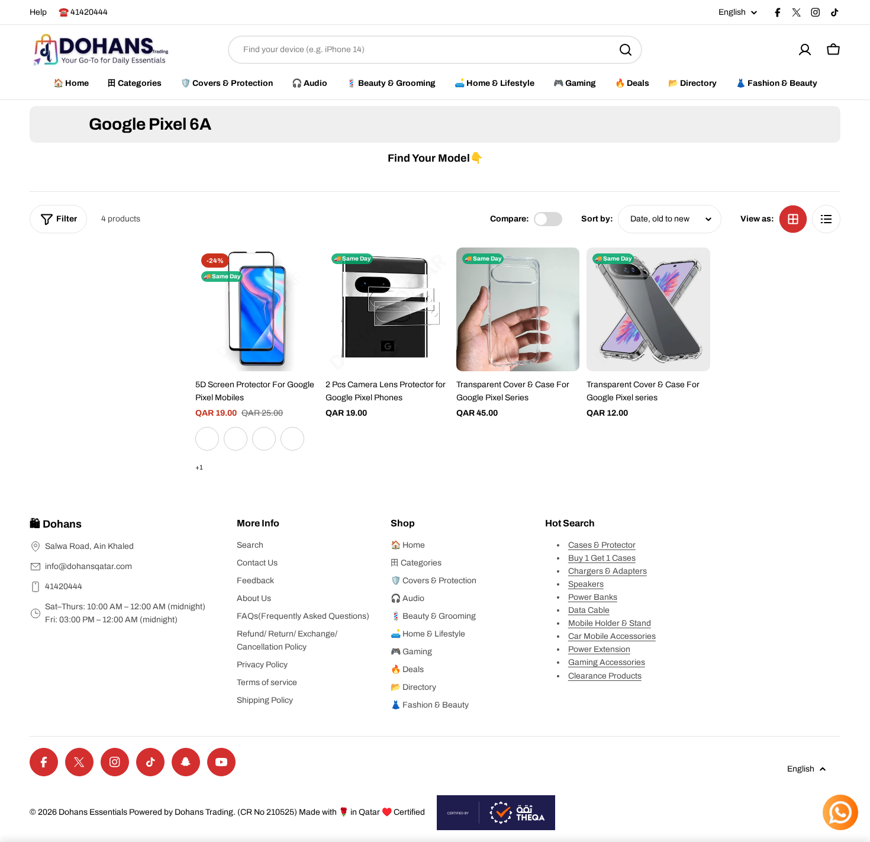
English (732, 12)
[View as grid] (793, 219)
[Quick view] (301, 273)
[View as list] (826, 219)
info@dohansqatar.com (88, 566)
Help (38, 12)
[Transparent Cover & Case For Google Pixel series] (648, 309)
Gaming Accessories (606, 662)
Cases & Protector (602, 545)
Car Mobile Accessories (612, 636)
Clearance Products (605, 675)
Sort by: (597, 218)
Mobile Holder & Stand (609, 623)
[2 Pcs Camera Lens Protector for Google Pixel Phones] (387, 309)
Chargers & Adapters (607, 571)
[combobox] (435, 50)
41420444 (63, 586)
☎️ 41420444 (83, 12)
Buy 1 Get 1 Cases (602, 558)
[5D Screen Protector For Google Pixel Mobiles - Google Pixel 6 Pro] (264, 439)
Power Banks (592, 597)
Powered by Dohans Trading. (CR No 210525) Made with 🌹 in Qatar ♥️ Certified (277, 812)
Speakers (586, 584)
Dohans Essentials (93, 812)
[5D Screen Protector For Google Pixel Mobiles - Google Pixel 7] (292, 439)
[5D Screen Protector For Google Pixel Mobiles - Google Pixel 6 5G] (235, 439)
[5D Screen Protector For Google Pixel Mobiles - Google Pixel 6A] (207, 439)
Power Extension (599, 649)
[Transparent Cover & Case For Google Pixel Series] (517, 309)
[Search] (625, 50)
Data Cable (589, 610)
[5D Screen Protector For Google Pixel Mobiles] (256, 309)
